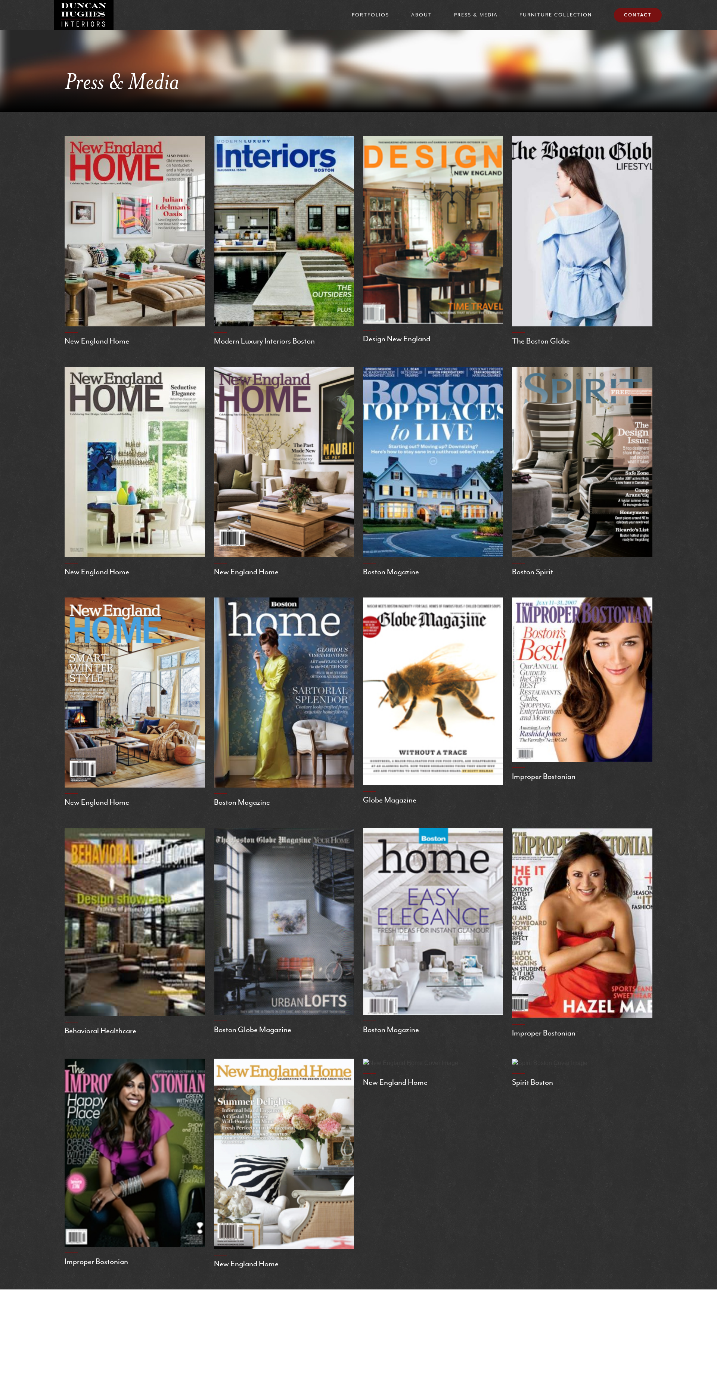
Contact (638, 15)
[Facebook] (300, 1313)
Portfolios (370, 15)
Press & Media (476, 15)
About (421, 15)
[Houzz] (418, 1313)
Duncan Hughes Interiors (83, 15)
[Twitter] (380, 1313)
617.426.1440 (357, 1351)
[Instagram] (340, 1313)
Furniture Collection (555, 15)
